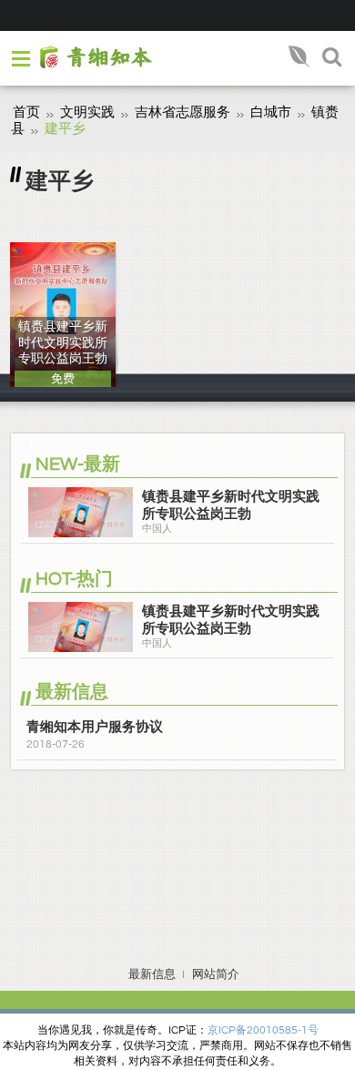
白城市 (270, 112)
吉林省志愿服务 (182, 112)
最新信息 (152, 974)
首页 (26, 112)
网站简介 (215, 974)
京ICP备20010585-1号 (263, 1030)
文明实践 (87, 112)
